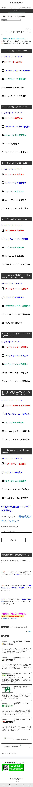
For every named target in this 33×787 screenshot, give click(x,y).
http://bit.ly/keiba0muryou (10, 618)
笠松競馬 (24, 627)
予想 (12, 627)
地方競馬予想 (6, 627)
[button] (29, 390)
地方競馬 (18, 627)
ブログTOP (16, 781)
